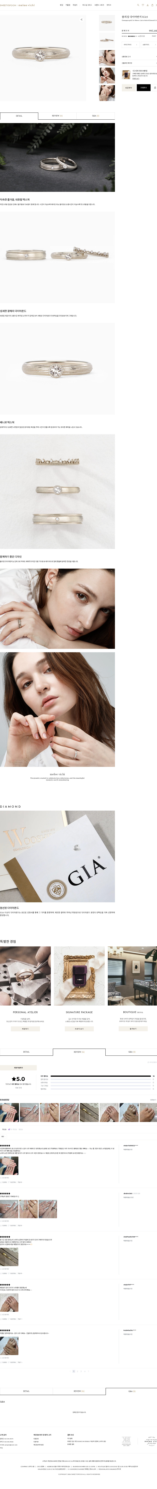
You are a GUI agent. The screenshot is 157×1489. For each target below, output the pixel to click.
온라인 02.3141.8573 (6, 1439)
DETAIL (19, 116)
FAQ (1, 1448)
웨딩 (61, 5)
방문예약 (128, 88)
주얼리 (75, 5)
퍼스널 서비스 (87, 5)
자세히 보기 (135, 78)
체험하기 (25, 1029)
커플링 (68, 5)
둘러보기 (133, 1029)
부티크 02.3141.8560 (6, 1442)
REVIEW (57, 116)
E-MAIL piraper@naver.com (8, 1445)
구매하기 (143, 87)
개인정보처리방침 (38, 1445)
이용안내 (36, 1439)
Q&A (95, 116)
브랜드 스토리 (99, 5)
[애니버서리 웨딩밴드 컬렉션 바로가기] (126, 1441)
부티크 (109, 5)
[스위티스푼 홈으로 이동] (17, 5)
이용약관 (36, 1442)
